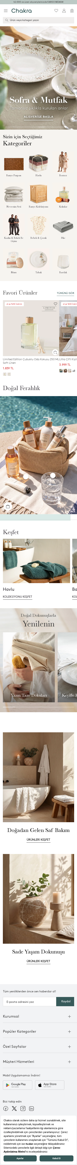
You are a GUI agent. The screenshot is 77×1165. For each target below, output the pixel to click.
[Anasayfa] (21, 10)
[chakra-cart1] (8, 506)
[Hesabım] (64, 11)
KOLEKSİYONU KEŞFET (17, 597)
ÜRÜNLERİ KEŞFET (38, 840)
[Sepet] (72, 11)
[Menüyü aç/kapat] (6, 10)
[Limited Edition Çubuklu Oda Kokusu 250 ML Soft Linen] (31, 328)
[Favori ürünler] (56, 11)
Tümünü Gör (65, 293)
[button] (55, 352)
